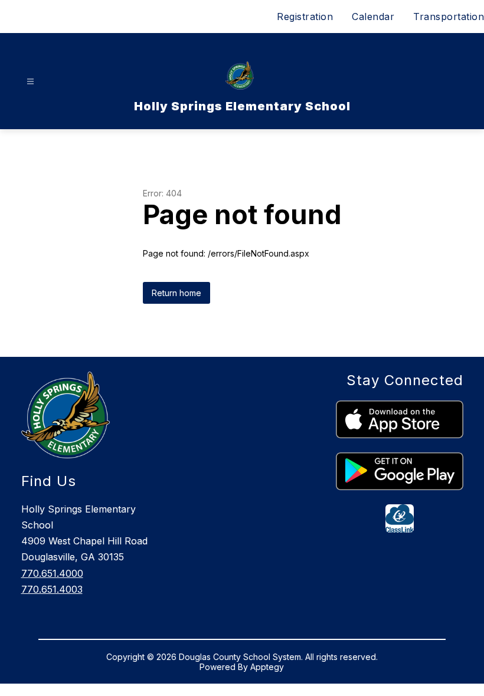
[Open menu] (30, 81)
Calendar (373, 16)
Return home (176, 293)
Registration (305, 16)
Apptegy (267, 667)
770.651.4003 (52, 589)
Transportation (448, 16)
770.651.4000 (52, 573)
